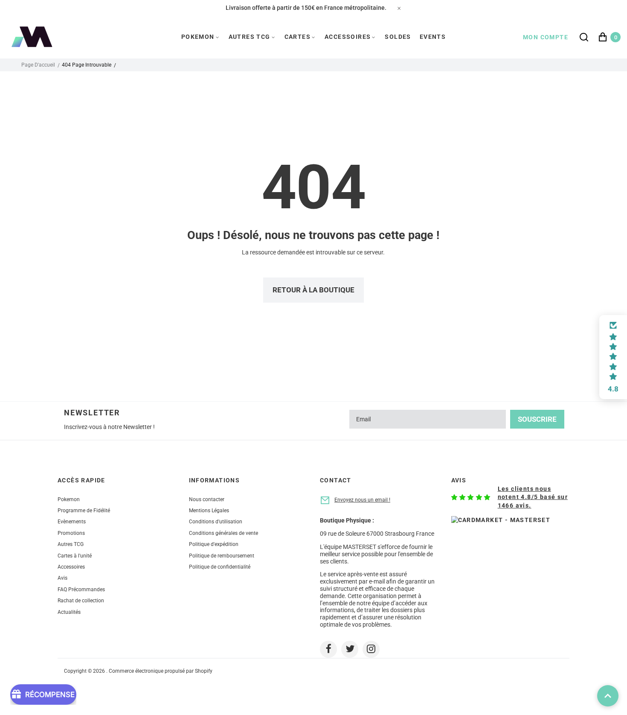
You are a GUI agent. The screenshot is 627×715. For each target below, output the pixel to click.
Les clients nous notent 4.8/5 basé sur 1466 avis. (533, 497)
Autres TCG (71, 544)
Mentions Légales (209, 511)
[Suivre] (328, 649)
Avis (62, 578)
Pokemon (69, 499)
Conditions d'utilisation (215, 522)
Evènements (72, 522)
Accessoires (71, 567)
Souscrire (537, 419)
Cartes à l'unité (75, 556)
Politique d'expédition (213, 544)
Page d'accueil (38, 65)
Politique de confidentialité (219, 567)
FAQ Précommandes (81, 589)
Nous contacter (206, 499)
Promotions (71, 533)
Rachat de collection (81, 601)
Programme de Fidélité (84, 511)
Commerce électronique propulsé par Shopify (160, 671)
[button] (613, 357)
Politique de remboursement (221, 556)
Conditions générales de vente (223, 533)
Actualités (69, 612)
